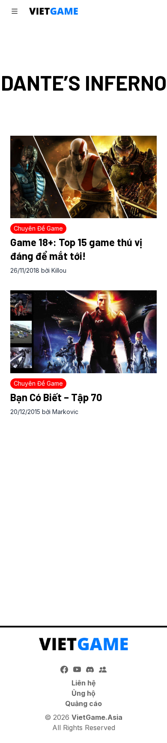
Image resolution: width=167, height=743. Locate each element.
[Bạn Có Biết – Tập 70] (83, 331)
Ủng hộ (83, 693)
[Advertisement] (83, 512)
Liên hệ (84, 683)
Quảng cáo (83, 703)
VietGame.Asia (97, 717)
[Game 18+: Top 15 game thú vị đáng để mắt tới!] (83, 177)
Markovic (65, 411)
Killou (58, 270)
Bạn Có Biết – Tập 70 (56, 397)
